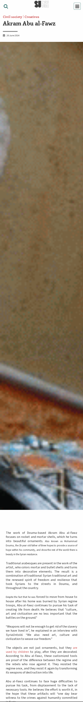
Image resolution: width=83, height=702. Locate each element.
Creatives (32, 16)
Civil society (12, 16)
